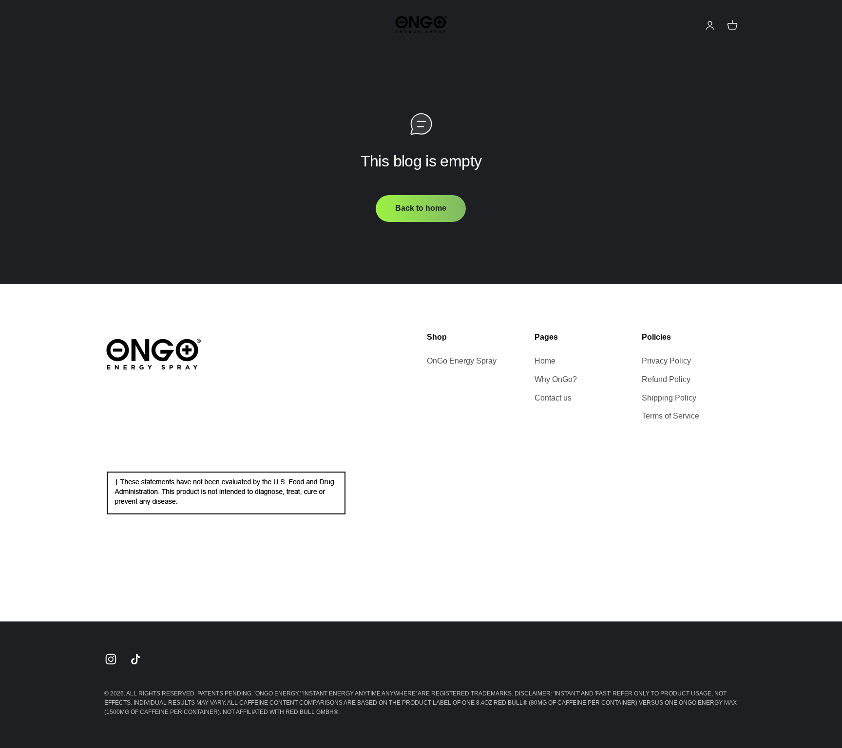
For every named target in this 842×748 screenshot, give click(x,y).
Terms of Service (670, 416)
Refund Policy (666, 379)
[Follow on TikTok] (135, 659)
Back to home (420, 208)
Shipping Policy (669, 398)
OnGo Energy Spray (462, 361)
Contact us (553, 398)
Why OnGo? (556, 379)
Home (545, 361)
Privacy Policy (666, 361)
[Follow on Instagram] (110, 659)
